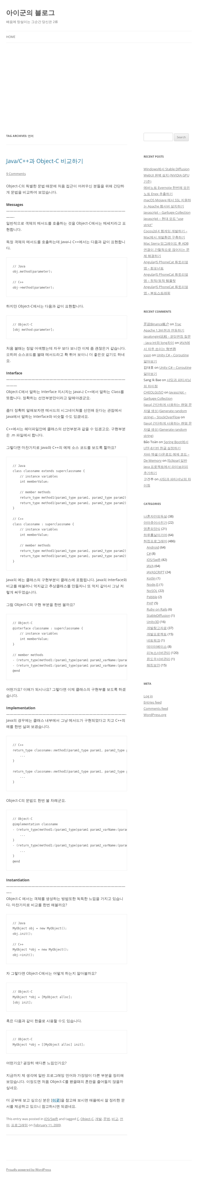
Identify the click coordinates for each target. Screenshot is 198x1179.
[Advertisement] (99, 81)
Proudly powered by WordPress (28, 1169)
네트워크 (153, 640)
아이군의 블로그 (30, 12)
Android (153, 547)
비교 (115, 1118)
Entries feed (153, 702)
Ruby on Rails (157, 609)
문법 (106, 1118)
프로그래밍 (19, 1125)
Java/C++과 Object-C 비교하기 (44, 161)
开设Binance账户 (156, 324)
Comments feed (156, 708)
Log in (148, 696)
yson (147, 355)
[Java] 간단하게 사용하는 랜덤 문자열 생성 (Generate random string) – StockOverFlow (168, 410)
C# (149, 553)
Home (10, 37)
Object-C (87, 1118)
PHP (150, 603)
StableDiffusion (158, 615)
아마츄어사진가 (155, 522)
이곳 (56, 1100)
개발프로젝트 (157, 634)
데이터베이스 (157, 646)
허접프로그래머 (155, 541)
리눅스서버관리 (158, 652)
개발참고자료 (157, 628)
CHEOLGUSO (153, 392)
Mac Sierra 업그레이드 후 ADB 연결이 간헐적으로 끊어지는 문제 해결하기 (166, 249)
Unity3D (153, 621)
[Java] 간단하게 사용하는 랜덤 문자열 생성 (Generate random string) (168, 429)
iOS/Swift (51, 1118)
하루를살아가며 (155, 535)
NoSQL (152, 590)
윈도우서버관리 (158, 659)
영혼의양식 (152, 528)
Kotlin (151, 578)
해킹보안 (153, 665)
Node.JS (153, 584)
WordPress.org (155, 714)
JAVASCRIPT (155, 572)
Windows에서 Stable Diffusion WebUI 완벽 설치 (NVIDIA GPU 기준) (166, 175)
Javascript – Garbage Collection (167, 212)
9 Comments (16, 173)
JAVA (150, 566)
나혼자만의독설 (155, 516)
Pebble (152, 597)
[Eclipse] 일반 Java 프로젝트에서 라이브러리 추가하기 (166, 466)
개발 (98, 1118)
